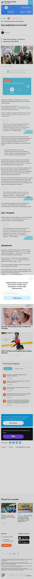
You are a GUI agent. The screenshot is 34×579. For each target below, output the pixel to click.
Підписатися (17, 298)
